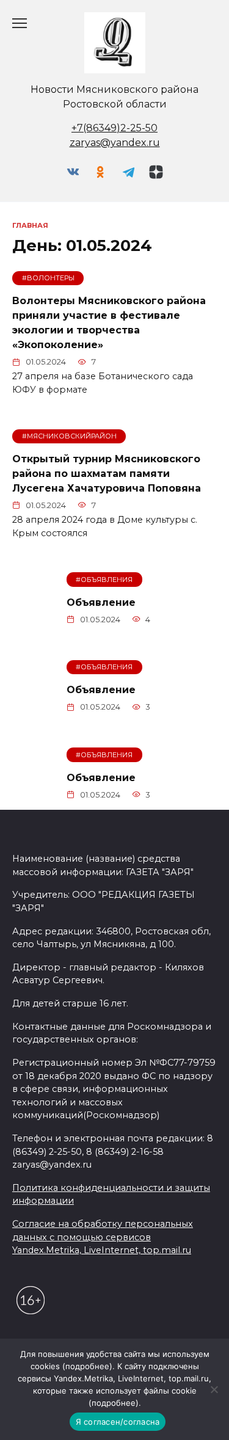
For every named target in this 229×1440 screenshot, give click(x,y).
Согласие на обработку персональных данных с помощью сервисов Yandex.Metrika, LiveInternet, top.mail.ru (102, 1237)
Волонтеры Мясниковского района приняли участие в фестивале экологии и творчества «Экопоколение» (109, 323)
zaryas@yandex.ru (115, 142)
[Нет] (214, 1389)
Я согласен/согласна (118, 1422)
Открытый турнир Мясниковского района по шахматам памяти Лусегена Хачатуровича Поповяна (106, 473)
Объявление (101, 602)
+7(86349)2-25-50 (114, 128)
